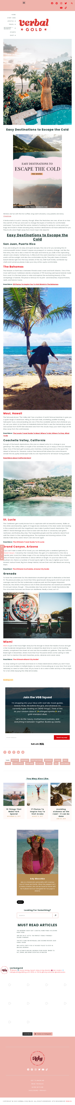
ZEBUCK (69, 1101)
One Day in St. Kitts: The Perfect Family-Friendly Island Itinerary (34, 936)
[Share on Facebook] (4, 752)
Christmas (7, 216)
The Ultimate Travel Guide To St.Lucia (28, 542)
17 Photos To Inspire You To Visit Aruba (37, 811)
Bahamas (24, 760)
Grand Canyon (8, 553)
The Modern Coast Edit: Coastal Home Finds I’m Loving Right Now (37, 931)
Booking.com (8, 680)
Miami (7, 642)
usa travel (65, 763)
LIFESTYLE (11, 21)
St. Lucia (9, 519)
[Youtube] (61, 8)
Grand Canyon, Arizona (20, 546)
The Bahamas (13, 266)
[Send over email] (22, 752)
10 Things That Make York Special (13, 811)
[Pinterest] (56, 3)
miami (8, 763)
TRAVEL (11, 24)
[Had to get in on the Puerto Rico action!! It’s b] (47, 985)
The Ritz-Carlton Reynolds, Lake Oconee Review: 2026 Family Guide (36, 941)
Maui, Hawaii (12, 413)
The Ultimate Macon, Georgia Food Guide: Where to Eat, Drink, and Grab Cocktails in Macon (36, 951)
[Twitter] (66, 3)
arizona (15, 760)
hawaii (57, 760)
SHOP (12, 35)
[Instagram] (61, 3)
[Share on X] (9, 752)
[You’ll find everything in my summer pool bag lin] (28, 985)
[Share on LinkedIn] (18, 752)
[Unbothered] (28, 1003)
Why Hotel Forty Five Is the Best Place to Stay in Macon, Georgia (35, 946)
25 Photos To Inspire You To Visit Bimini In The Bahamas (35, 284)
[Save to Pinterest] (13, 752)
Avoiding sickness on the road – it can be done (61, 812)
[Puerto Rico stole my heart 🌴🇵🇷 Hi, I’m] (65, 985)
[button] (24, 2)
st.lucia (40, 763)
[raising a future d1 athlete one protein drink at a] (47, 1003)
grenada (48, 760)
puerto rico (18, 763)
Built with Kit (37, 744)
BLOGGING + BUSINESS (8, 28)
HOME (14, 15)
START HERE (11, 18)
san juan (29, 763)
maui (65, 760)
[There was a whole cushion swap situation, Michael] (10, 985)
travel (48, 763)
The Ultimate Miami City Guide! (26, 659)
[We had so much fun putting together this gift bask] (10, 1003)
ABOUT (20, 902)
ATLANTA (13, 32)
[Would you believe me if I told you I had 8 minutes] (10, 1022)
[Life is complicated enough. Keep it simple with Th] (28, 1022)
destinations (37, 760)
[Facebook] (52, 3)
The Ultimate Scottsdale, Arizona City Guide (31, 569)
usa (56, 763)
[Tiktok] (66, 8)
